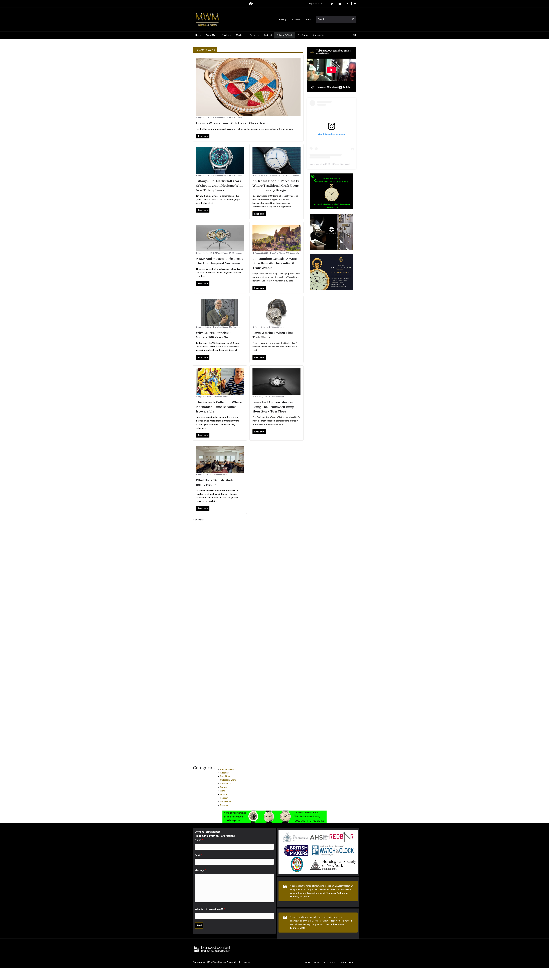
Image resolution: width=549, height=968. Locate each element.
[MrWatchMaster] (250, 3)
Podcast (268, 35)
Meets (239, 35)
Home (198, 35)
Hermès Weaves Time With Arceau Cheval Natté (232, 123)
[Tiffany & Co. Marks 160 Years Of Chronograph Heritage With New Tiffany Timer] (220, 160)
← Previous (198, 519)
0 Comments (236, 117)
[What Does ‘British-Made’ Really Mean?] (220, 459)
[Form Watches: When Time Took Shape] (276, 312)
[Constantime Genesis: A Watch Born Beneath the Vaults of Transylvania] (276, 238)
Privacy (282, 19)
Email (198, 855)
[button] (216, 35)
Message (200, 870)
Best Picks (225, 776)
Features (224, 787)
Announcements (227, 769)
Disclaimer (295, 19)
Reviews (224, 805)
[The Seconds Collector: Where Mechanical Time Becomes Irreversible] (220, 381)
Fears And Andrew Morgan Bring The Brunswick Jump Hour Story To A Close (273, 406)
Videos (308, 19)
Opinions (224, 794)
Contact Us (318, 35)
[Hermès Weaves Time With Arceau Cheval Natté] (248, 87)
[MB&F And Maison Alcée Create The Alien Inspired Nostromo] (220, 238)
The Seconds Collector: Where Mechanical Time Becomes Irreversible (219, 406)
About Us (210, 35)
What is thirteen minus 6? (210, 909)
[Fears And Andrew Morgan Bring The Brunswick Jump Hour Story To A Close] (276, 381)
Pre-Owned (303, 35)
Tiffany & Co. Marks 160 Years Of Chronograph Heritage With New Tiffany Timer (219, 185)
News (222, 791)
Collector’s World (285, 35)
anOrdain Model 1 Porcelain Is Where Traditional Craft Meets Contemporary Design (275, 185)
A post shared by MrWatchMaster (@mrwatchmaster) (334, 164)
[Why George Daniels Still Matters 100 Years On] (220, 312)
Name (199, 840)
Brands (253, 35)
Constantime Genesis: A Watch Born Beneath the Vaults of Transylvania (275, 263)
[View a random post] (354, 35)
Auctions (224, 772)
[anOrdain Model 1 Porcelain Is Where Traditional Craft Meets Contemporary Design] (276, 160)
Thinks (225, 35)
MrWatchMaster (221, 117)
